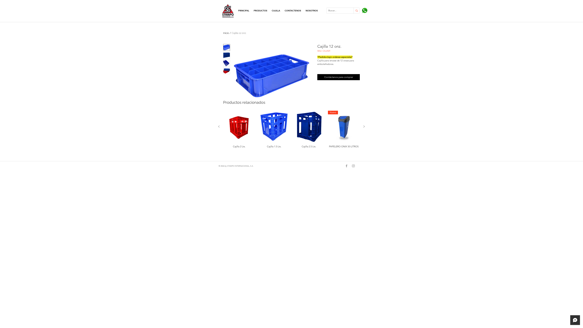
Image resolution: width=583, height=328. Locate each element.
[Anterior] (219, 126)
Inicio (226, 33)
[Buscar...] (357, 11)
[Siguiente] (364, 126)
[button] (260, 10)
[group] (291, 131)
